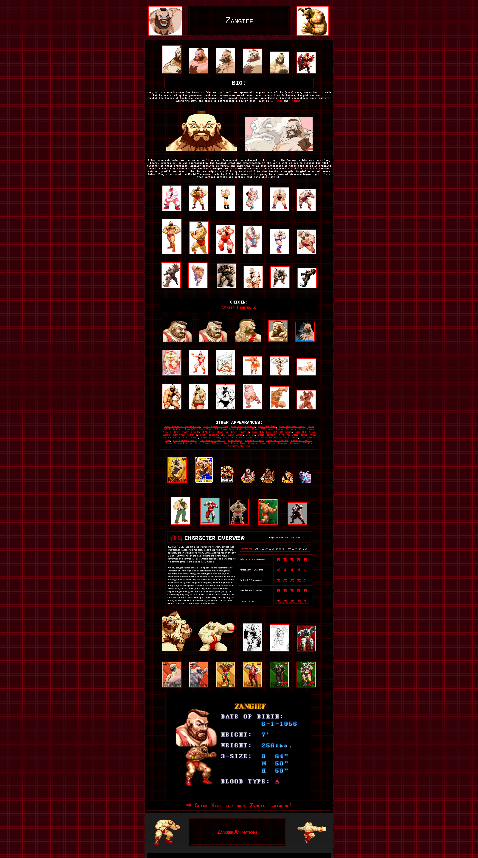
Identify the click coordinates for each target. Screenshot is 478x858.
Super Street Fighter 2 (243, 426)
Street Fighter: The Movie (282, 429)
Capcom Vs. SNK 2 (301, 440)
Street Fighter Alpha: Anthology (240, 443)
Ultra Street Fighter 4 (185, 435)
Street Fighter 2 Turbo (215, 426)
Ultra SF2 (190, 429)
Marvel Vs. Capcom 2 (234, 437)
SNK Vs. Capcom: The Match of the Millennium (273, 437)
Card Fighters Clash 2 (185, 440)
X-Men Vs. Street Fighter (293, 435)
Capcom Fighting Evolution (179, 443)
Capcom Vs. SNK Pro (277, 440)
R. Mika (295, 101)
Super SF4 (257, 432)
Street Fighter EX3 (255, 429)
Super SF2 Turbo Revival (292, 426)
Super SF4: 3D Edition (279, 432)
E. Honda (276, 101)
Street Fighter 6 (267, 435)
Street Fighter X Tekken (208, 443)
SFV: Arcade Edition (232, 435)
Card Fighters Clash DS (212, 440)
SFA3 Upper (208, 432)
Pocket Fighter (235, 440)
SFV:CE (250, 435)
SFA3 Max (222, 432)
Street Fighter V (209, 435)
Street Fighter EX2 (231, 429)
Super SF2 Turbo (267, 426)
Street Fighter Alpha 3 (186, 432)
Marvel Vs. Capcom (210, 437)
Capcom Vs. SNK (254, 440)
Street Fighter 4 (240, 432)
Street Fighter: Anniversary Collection (280, 443)
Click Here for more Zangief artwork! (243, 805)
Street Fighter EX (208, 429)
